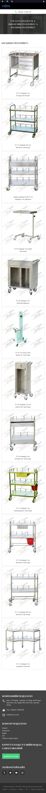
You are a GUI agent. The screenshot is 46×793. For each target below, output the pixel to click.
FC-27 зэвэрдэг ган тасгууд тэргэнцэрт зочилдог (23, 94)
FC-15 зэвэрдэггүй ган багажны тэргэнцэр (23, 146)
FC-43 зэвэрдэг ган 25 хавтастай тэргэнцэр (23, 405)
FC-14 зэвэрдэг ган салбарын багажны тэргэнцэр (23, 665)
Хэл (3, 736)
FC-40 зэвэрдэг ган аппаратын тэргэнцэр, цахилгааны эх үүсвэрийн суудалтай (22, 457)
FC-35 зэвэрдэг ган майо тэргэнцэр (23, 250)
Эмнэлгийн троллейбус (21, 24)
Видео (4, 733)
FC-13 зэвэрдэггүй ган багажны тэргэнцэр (23, 613)
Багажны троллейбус (23, 27)
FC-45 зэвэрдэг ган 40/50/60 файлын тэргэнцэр (23, 302)
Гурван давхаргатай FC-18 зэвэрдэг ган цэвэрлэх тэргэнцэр (23, 198)
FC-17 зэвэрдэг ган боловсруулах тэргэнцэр (23, 509)
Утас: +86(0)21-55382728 (15, 710)
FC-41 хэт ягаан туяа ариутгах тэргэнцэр (23, 354)
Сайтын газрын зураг (10, 738)
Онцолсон (6, 731)
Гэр (12, 20)
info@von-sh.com (12, 715)
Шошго (4, 728)
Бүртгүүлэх (11, 756)
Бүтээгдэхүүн (24, 20)
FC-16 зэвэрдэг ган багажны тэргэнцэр (23, 561)
